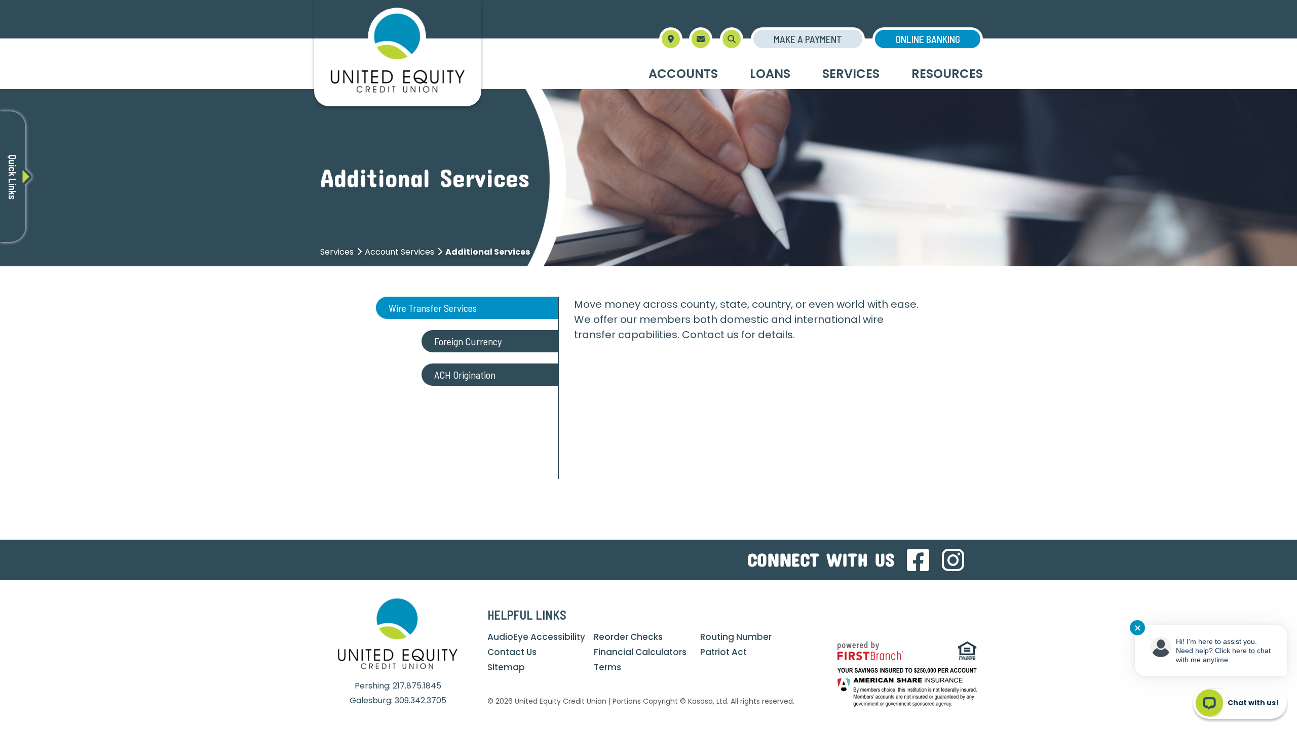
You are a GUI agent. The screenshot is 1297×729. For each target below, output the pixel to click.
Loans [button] (770, 73)
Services (337, 252)
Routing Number (736, 637)
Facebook (918, 560)
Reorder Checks (628, 637)
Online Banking (927, 39)
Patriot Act (723, 652)
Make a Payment (808, 39)
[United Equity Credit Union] (398, 53)
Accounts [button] (683, 73)
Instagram (953, 560)
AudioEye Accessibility (536, 637)
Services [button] (851, 73)
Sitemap (506, 667)
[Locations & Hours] (670, 39)
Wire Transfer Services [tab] (434, 308)
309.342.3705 (420, 700)
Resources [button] (947, 73)
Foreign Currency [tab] (469, 341)
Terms (607, 667)
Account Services (399, 252)
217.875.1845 (417, 686)
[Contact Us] (700, 39)
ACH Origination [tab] (464, 375)
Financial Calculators (640, 652)
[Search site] (731, 39)
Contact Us (512, 652)
